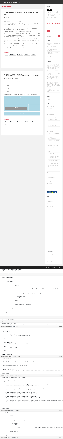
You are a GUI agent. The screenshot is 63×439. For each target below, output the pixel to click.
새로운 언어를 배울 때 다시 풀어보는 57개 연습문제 (53, 157)
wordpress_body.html (5, 273)
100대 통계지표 (50, 254)
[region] (31, 271)
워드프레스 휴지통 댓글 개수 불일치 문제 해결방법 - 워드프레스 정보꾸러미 (53, 65)
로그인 (48, 199)
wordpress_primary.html (5, 326)
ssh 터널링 (49, 56)
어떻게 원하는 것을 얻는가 (54, 165)
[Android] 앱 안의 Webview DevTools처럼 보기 (52, 50)
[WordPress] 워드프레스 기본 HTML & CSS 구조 (21, 13)
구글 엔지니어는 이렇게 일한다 (53, 148)
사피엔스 (51, 153)
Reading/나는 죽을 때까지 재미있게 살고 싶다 (53, 138)
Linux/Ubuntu (51, 125)
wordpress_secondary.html (6, 410)
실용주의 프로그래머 (53, 160)
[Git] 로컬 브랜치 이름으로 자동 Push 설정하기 (53, 53)
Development (51, 114)
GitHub (16, 273)
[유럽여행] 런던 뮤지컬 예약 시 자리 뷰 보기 (53, 44)
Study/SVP (51, 177)
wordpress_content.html (5, 321)
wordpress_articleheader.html (6, 356)
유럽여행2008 (52, 110)
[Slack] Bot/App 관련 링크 (52, 46)
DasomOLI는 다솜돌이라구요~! (12, 2)
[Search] (59, 36)
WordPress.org (50, 206)
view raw (60, 273)
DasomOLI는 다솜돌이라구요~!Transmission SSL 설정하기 (53, 77)
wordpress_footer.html (5, 437)
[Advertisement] (53, 229)
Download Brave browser (52, 261)
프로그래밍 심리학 (52, 169)
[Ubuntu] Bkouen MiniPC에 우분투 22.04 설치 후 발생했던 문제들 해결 (53, 85)
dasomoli (50, 106)
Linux (50, 123)
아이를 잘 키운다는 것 (53, 163)
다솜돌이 (50, 89)
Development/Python (53, 116)
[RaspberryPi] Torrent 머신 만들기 (53, 79)
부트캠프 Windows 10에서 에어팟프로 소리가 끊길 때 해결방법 (53, 90)
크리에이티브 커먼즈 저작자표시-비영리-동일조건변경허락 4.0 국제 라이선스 (53, 14)
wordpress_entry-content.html (6, 375)
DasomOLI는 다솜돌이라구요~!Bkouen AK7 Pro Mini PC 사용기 (53, 83)
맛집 (50, 108)
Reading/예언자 (52, 143)
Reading (50, 131)
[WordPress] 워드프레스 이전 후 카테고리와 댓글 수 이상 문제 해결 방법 (53, 67)
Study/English (51, 175)
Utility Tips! (51, 181)
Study (50, 172)
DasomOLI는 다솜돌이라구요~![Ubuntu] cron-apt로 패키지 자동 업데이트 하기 (53, 72)
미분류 (50, 183)
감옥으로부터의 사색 (53, 145)
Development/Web (53, 119)
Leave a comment (16, 17)
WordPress (58, 267)
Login (57, 2)
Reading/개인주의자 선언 (54, 133)
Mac (49, 129)
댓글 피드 (49, 203)
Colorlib (50, 267)
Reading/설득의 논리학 (53, 140)
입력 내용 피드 (50, 201)
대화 (50, 151)
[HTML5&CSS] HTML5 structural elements (21, 75)
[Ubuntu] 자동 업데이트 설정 (53, 73)
